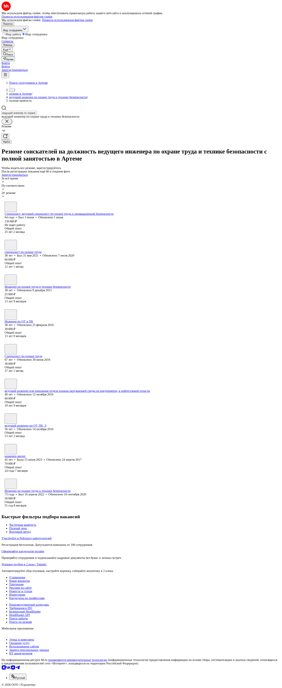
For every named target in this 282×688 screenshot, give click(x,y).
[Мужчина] (11, 207)
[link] (8, 54)
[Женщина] (11, 280)
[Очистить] (7, 121)
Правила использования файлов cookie (67, 20)
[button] (6, 63)
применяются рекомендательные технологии (77, 660)
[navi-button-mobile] (5, 75)
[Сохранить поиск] (5, 137)
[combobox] (19, 113)
